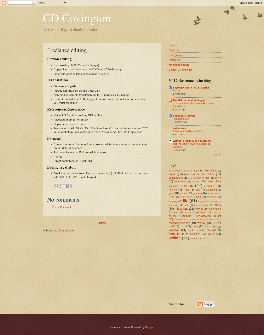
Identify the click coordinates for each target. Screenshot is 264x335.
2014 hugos (210, 171)
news (176, 212)
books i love (214, 181)
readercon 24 (196, 220)
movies (199, 208)
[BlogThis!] (60, 186)
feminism (174, 189)
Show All (217, 155)
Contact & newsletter (180, 69)
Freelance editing (179, 64)
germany (197, 193)
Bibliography (175, 55)
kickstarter (212, 197)
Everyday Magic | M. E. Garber (191, 87)
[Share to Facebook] (67, 186)
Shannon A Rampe (184, 115)
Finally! (176, 90)
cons (188, 185)
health (172, 197)
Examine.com (76, 124)
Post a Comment (61, 207)
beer (207, 177)
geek (171, 193)
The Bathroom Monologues (189, 100)
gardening (211, 190)
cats (175, 186)
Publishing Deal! (181, 118)
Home (102, 223)
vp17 (213, 230)
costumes (209, 186)
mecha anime (201, 205)
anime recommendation (199, 174)
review (201, 222)
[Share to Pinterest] (71, 186)
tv (216, 226)
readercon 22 (180, 220)
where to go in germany (184, 233)
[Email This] (56, 186)
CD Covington (77, 17)
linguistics (174, 205)
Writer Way (179, 128)
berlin (218, 177)
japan (199, 197)
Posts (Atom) (66, 230)
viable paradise (196, 230)
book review (180, 181)
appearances (176, 177)
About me (174, 50)
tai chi (183, 226)
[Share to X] (64, 186)
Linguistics (175, 59)
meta (218, 205)
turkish (207, 226)
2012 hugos (175, 171)
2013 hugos (193, 171)
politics (173, 215)
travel (195, 226)
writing (175, 238)
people (187, 212)
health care (186, 197)
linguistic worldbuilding (208, 201)
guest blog (213, 193)
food (187, 189)
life (185, 200)
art (189, 178)
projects (186, 215)
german (184, 193)
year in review (197, 238)
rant (219, 215)
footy (197, 189)
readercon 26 (212, 220)
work (211, 233)
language (174, 201)
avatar (197, 177)
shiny (214, 223)
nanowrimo (215, 209)
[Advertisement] (198, 270)
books (196, 181)
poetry (214, 212)
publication (205, 215)
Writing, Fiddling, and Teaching (192, 140)
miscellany (181, 208)
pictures (200, 212)
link (186, 205)
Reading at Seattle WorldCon (188, 131)
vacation (174, 230)
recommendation (179, 222)
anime (172, 174)
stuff (171, 226)
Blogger (149, 327)
